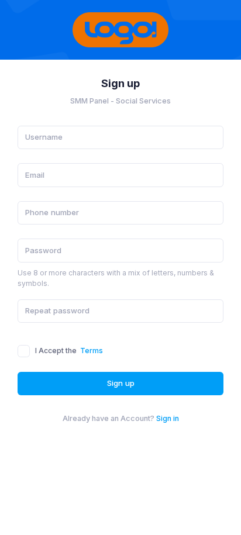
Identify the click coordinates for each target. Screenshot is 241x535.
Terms (91, 350)
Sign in (167, 418)
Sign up (121, 383)
